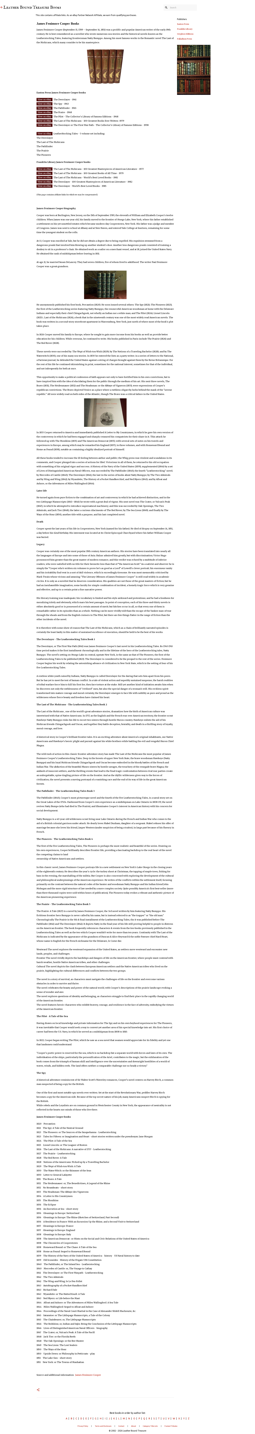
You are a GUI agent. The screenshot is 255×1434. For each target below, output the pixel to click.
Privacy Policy (83, 1426)
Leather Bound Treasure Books (32, 7)
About (133, 1426)
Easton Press (183, 24)
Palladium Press (184, 39)
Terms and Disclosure (103, 1426)
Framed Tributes (171, 1426)
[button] (38, 1390)
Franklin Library (184, 29)
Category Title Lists (150, 1426)
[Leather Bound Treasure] (1, 7)
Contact (121, 1426)
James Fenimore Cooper (88, 1375)
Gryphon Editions (185, 34)
